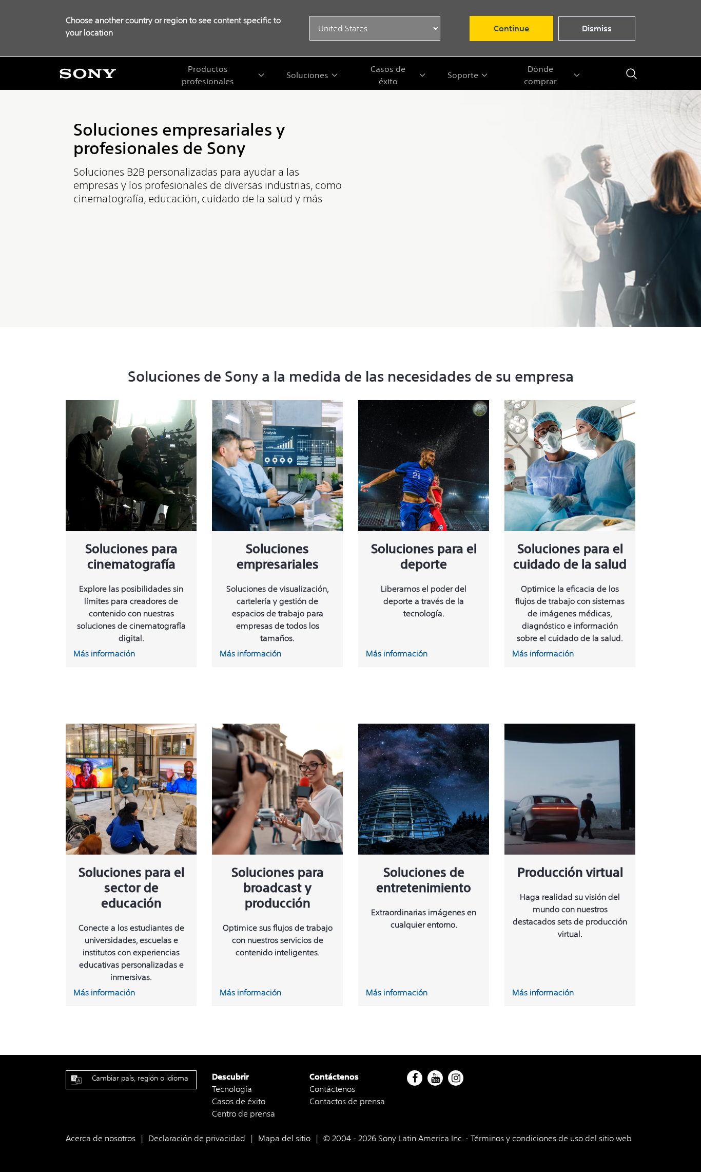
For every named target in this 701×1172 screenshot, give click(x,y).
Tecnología (232, 1089)
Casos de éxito (238, 1101)
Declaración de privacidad (196, 1138)
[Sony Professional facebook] (415, 1078)
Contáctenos (332, 1089)
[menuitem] (213, 75)
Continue (511, 28)
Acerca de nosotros (100, 1138)
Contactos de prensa (347, 1101)
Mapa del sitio (284, 1138)
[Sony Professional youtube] (435, 1078)
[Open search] (631, 73)
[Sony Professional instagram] (456, 1078)
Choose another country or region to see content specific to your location (173, 26)
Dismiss (597, 28)
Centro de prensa (243, 1113)
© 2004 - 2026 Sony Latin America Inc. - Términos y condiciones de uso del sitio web (477, 1138)
